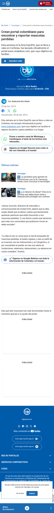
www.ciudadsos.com (11, 126)
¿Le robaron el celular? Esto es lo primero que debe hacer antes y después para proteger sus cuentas (34, 194)
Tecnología (15, 25)
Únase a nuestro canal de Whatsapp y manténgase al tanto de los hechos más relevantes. (28, 139)
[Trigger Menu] (3, 3)
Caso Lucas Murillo (19, 9)
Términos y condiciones (14, 478)
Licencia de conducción (38, 9)
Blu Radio (4, 25)
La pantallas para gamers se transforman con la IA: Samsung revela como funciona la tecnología (33, 179)
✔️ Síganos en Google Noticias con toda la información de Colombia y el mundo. (29, 259)
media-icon (27, 508)
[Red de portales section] (50, 456)
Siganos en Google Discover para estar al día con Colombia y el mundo (28, 149)
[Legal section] (50, 469)
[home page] (27, 411)
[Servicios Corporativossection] (50, 462)
